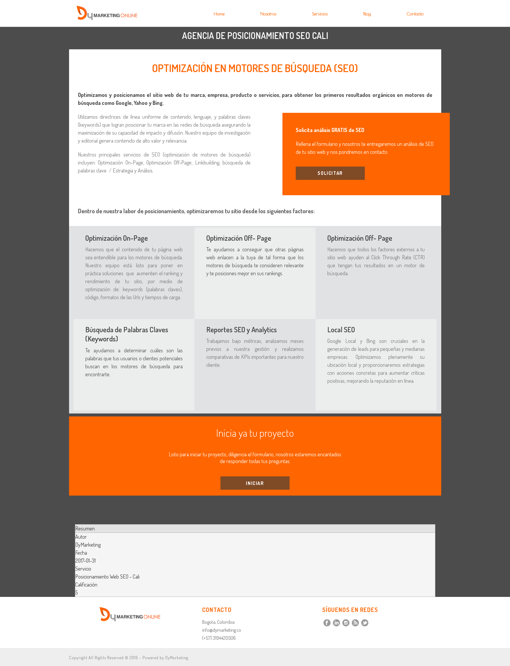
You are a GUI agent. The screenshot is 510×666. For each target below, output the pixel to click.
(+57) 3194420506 (219, 638)
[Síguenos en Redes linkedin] (336, 623)
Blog (367, 13)
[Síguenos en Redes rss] (355, 623)
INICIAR (255, 483)
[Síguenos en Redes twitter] (364, 623)
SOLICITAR (330, 173)
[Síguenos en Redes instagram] (345, 623)
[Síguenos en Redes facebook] (327, 623)
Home (219, 13)
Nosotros (268, 13)
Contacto (415, 13)
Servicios (320, 13)
